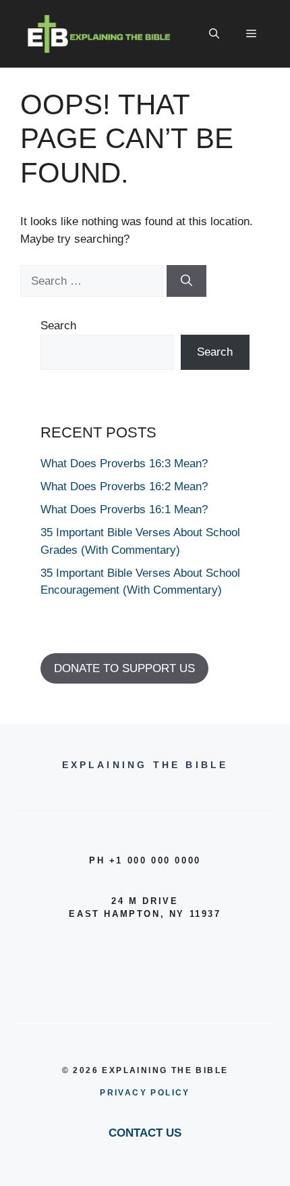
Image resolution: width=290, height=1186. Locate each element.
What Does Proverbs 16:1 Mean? (124, 509)
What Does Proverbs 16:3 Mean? (124, 463)
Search (58, 325)
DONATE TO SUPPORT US (124, 668)
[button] (214, 34)
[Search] (186, 281)
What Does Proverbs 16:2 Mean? (124, 486)
